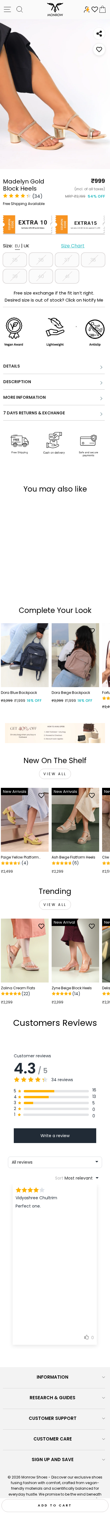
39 (15, 276)
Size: (43, 245)
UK (26, 246)
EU (17, 246)
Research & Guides (52, 1398)
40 (41, 276)
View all (55, 773)
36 (41, 260)
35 (15, 260)
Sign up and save (53, 1459)
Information (52, 1377)
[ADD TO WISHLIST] (99, 49)
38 (93, 260)
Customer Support (53, 1418)
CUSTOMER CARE (52, 1439)
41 (67, 276)
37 (67, 260)
